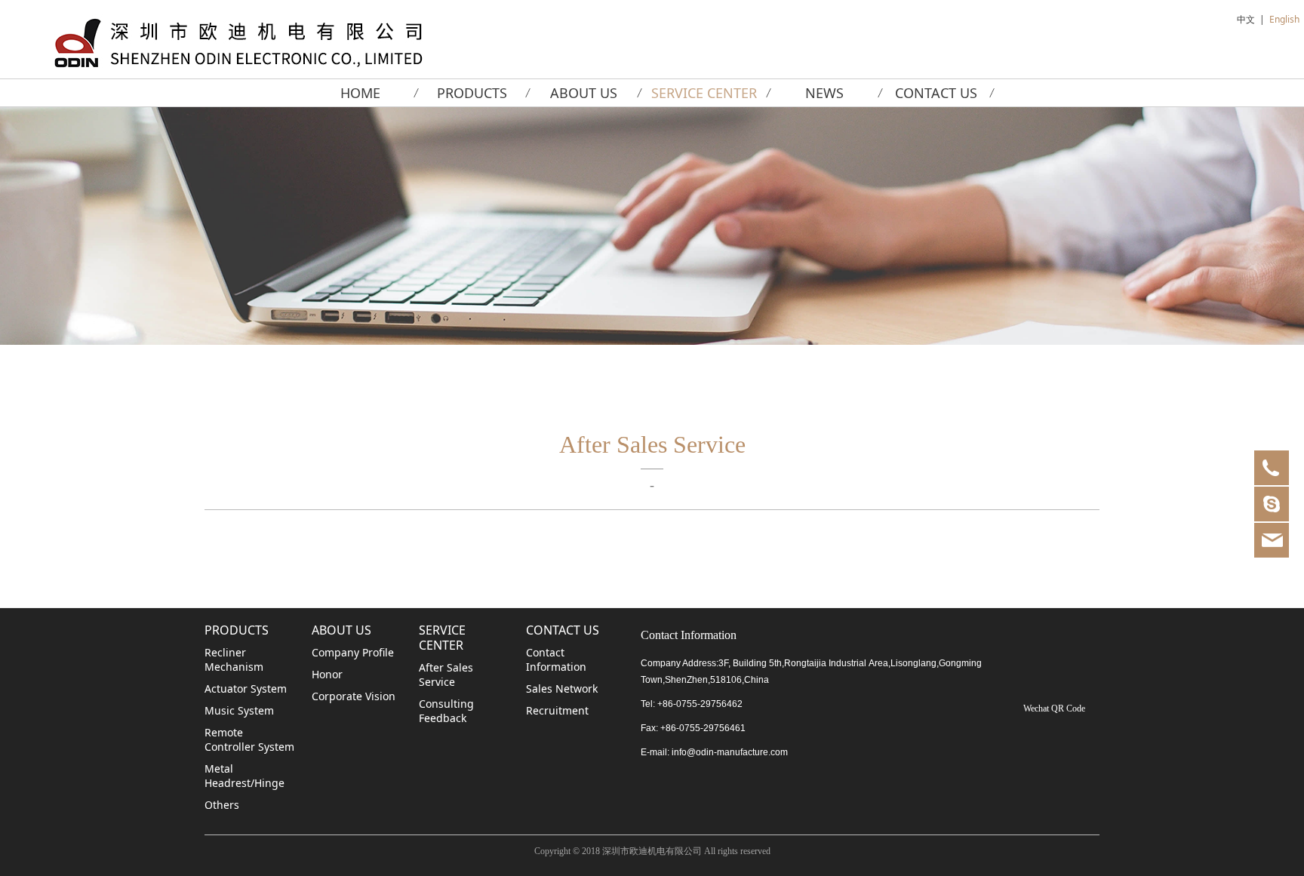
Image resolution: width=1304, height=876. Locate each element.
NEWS (824, 93)
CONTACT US (936, 93)
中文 (1246, 19)
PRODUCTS (472, 93)
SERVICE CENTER (704, 93)
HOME (360, 93)
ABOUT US (583, 93)
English (1284, 19)
